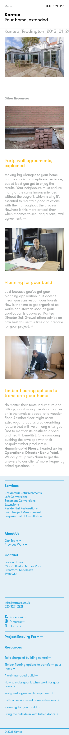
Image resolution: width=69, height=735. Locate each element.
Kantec (12, 14)
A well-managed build (20, 675)
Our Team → (13, 540)
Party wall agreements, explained (28, 163)
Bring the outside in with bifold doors (30, 714)
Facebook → (18, 617)
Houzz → (15, 626)
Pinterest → (17, 622)
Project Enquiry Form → (24, 636)
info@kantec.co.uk (17, 602)
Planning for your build (28, 282)
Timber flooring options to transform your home (31, 393)
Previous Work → (16, 544)
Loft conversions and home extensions (30, 700)
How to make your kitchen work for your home (32, 684)
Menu (8, 6)
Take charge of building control (26, 657)
